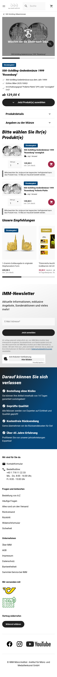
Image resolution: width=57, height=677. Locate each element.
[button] (4, 6)
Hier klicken (27, 359)
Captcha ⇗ (38, 362)
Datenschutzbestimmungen (41, 349)
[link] (14, 6)
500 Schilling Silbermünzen (16, 14)
